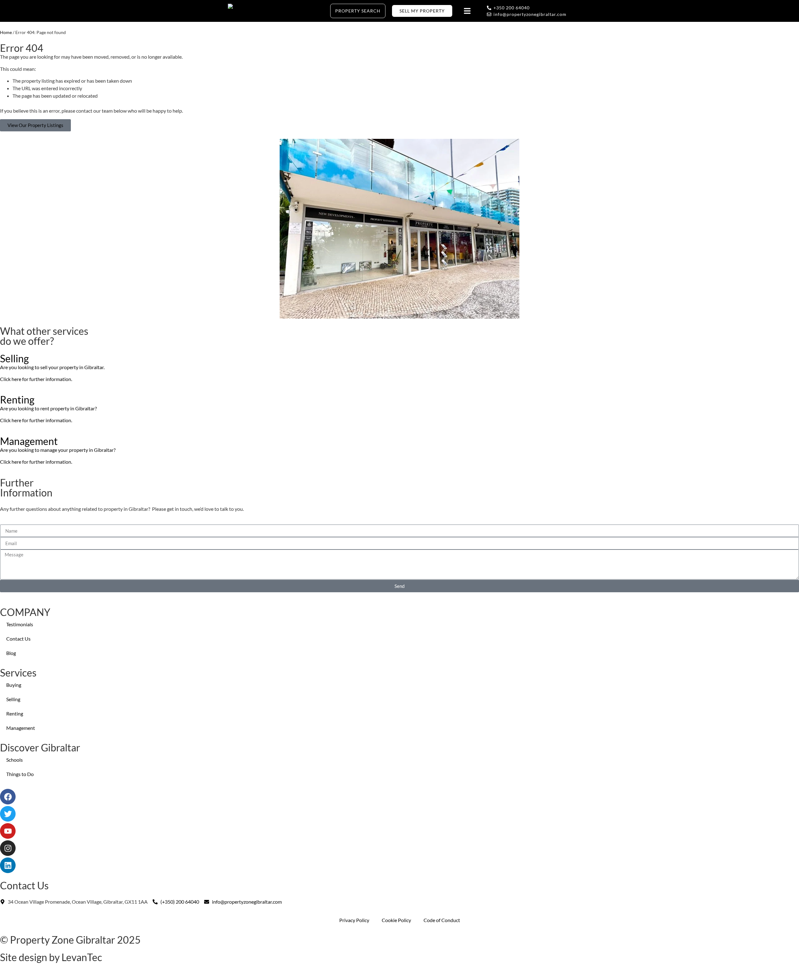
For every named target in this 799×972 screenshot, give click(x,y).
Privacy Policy (354, 920)
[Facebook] (8, 796)
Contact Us (18, 639)
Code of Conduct (442, 920)
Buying (13, 685)
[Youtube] (8, 831)
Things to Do (20, 774)
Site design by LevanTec (51, 957)
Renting (14, 713)
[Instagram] (8, 848)
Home (6, 32)
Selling (13, 699)
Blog (11, 653)
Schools (14, 760)
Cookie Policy (396, 920)
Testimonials (19, 624)
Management (20, 728)
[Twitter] (8, 814)
